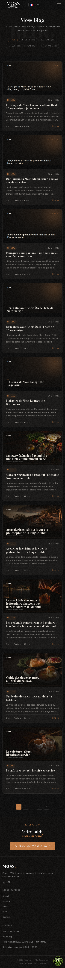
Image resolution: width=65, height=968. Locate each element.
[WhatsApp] (8, 882)
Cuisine (48, 40)
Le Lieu (28, 40)
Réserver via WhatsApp (34, 846)
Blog (5, 912)
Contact (6, 917)
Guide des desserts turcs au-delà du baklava (29, 698)
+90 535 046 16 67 (12, 931)
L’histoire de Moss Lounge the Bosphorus (25, 402)
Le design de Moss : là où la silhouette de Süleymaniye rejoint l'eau (32, 107)
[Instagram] (4, 882)
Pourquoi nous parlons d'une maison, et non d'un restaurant (32, 254)
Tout (12, 40)
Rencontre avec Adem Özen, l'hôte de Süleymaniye (30, 328)
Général (33, 46)
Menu (5, 906)
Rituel (14, 46)
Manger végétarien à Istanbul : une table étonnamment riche (32, 476)
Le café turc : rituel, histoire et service (30, 770)
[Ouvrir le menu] (59, 4)
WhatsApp (7, 937)
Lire (54, 126)
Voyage (51, 46)
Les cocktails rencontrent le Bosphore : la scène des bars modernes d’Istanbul (31, 624)
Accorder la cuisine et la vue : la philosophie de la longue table (26, 550)
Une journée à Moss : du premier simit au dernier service (32, 180)
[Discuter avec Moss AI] (58, 961)
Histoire (6, 901)
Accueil (6, 896)
